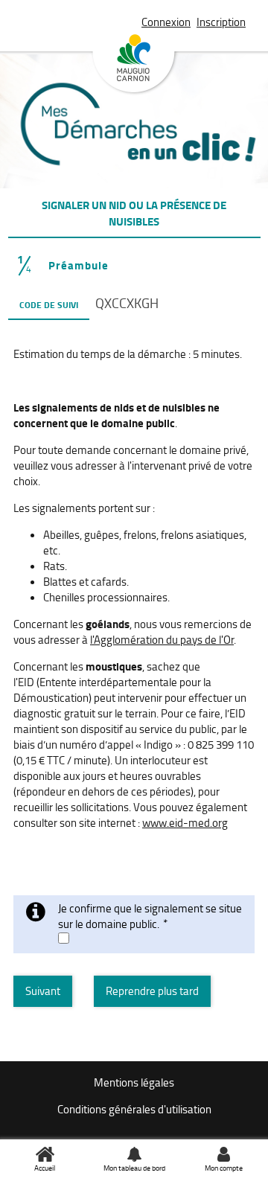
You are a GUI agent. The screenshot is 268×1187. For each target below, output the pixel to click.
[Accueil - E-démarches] (134, 143)
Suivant (42, 991)
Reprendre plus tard (152, 991)
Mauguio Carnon (134, 64)
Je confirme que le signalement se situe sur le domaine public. (150, 916)
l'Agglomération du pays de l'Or (162, 639)
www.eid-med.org (185, 823)
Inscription (221, 22)
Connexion (166, 22)
